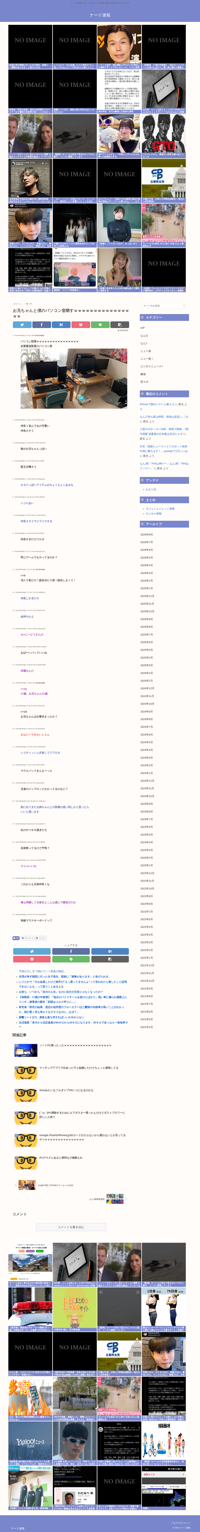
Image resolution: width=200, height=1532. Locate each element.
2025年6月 (146, 642)
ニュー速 (145, 351)
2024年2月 (146, 765)
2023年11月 (147, 788)
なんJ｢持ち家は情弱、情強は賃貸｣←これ (164, 416)
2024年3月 (146, 757)
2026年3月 (146, 573)
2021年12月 (147, 965)
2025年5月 (146, 649)
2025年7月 (146, 634)
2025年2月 (146, 673)
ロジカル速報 (153, 513)
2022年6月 (146, 919)
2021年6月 (146, 1011)
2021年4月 (146, 1027)
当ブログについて (181, 1523)
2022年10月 (147, 888)
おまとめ (151, 489)
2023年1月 (146, 865)
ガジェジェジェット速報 (160, 508)
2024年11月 (147, 696)
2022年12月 (147, 873)
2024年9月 (146, 711)
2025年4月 (146, 657)
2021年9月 (146, 988)
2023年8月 (146, 811)
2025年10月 (147, 611)
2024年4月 (146, 749)
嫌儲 (143, 374)
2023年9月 (146, 803)
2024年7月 (146, 726)
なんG (144, 335)
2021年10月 (147, 980)
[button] (119, 324)
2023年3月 (146, 850)
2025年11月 (147, 603)
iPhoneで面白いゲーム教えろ (157, 404)
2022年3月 (146, 942)
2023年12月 (147, 780)
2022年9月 (146, 896)
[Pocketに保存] (80, 324)
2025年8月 (146, 626)
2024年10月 (147, 703)
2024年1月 (146, 773)
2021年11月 (147, 973)
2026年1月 (146, 588)
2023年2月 (146, 857)
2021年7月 (146, 1003)
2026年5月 (146, 557)
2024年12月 (147, 688)
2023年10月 (147, 796)
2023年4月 (146, 842)
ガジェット (28, 938)
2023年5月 (146, 834)
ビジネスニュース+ (151, 366)
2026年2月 (146, 580)
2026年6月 (146, 549)
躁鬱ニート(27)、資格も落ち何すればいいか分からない (51, 1017)
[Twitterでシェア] (22, 324)
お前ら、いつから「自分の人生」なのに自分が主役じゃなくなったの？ (61, 991)
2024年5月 (146, 742)
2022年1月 (146, 957)
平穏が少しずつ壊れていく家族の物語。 (42, 971)
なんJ (143, 343)
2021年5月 (146, 1019)
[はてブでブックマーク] (61, 324)
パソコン (41, 938)
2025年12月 (147, 596)
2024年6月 (146, 734)
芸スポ (144, 381)
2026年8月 (146, 534)
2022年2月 (146, 950)
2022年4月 (146, 934)
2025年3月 (146, 665)
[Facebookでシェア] (41, 324)
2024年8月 (146, 719)
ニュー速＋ (147, 358)
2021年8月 (146, 996)
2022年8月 (146, 903)
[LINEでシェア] (100, 324)
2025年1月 (146, 680)
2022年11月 (147, 880)
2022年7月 (146, 911)
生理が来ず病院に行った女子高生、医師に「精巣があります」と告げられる (63, 976)
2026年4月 (146, 565)
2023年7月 (146, 819)
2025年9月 (146, 619)
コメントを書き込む (71, 1227)
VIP (17, 938)
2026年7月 (146, 542)
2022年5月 (146, 926)
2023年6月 (146, 826)
